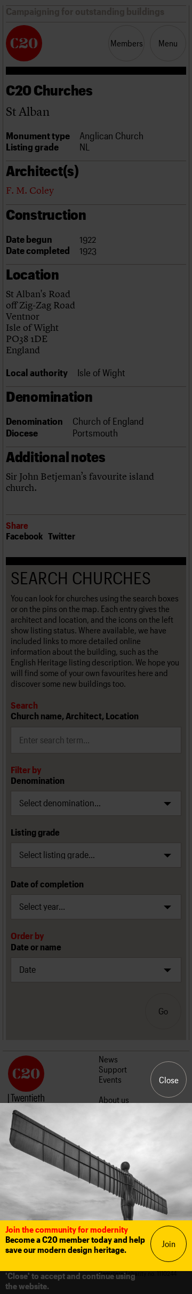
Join (168, 1244)
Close (169, 1080)
